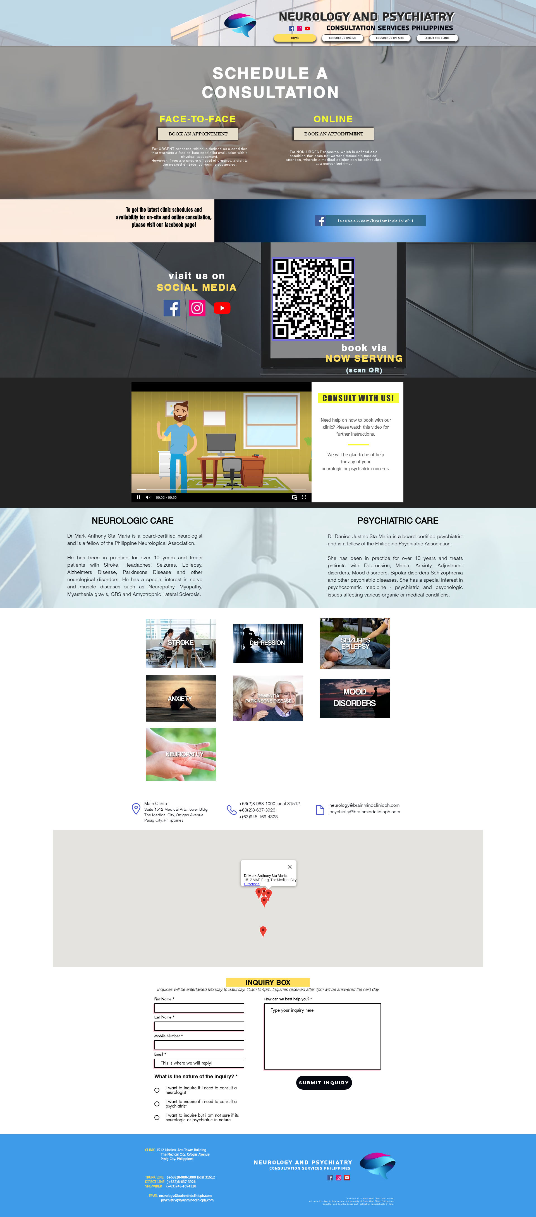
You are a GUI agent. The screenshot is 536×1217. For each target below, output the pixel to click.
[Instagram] (299, 28)
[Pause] (138, 497)
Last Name (162, 1017)
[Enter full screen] (304, 497)
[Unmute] (148, 497)
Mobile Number (167, 1036)
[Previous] (36, 122)
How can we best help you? (286, 999)
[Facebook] (320, 220)
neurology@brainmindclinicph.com (364, 805)
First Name (162, 999)
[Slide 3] (268, 363)
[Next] (499, 122)
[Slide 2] (268, 185)
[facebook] (291, 28)
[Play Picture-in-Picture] (294, 497)
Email (158, 1054)
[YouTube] (307, 28)
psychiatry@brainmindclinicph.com (364, 811)
